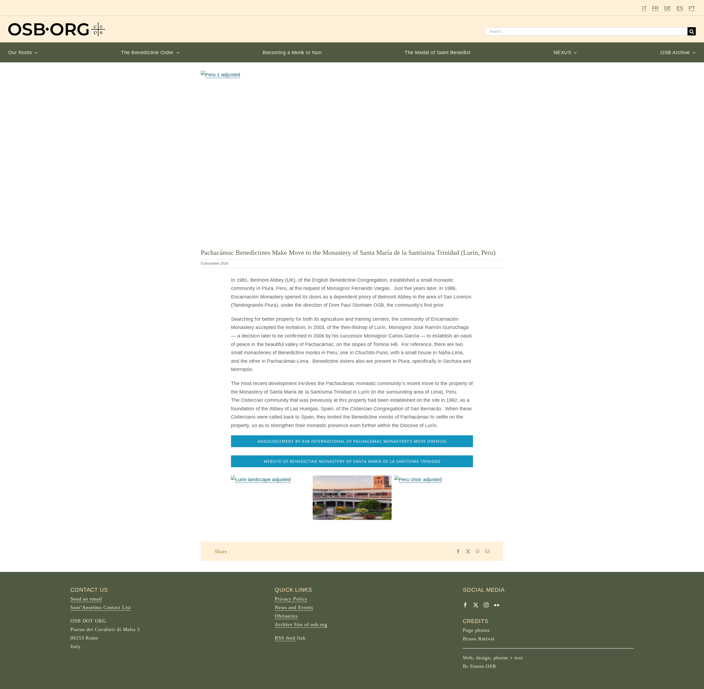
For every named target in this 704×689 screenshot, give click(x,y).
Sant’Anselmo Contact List (100, 607)
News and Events (294, 607)
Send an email (86, 599)
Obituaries (286, 616)
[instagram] (486, 604)
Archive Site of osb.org (301, 624)
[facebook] (465, 604)
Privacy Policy (291, 599)
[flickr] (496, 604)
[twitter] (475, 604)
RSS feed (285, 638)
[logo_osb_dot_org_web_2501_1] (56, 25)
